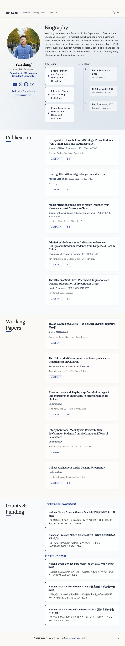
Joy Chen (71, 221)
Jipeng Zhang (55, 371)
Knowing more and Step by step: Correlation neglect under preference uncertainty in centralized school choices (79, 396)
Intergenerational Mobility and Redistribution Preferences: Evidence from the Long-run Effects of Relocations (78, 433)
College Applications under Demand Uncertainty (77, 467)
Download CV (23, 96)
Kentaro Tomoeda (66, 477)
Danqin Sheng (64, 337)
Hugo (85, 638)
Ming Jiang (53, 409)
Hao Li (62, 409)
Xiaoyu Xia (80, 477)
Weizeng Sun (79, 153)
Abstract (56, 159)
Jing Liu (70, 259)
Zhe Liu (52, 153)
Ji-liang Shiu (80, 259)
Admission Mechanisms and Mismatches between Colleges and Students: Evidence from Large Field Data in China (82, 246)
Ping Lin (84, 337)
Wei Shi (60, 153)
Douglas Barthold (65, 293)
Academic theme (73, 638)
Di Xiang (84, 371)
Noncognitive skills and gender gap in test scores (77, 174)
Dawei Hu (53, 337)
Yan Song (12, 12)
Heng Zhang (67, 446)
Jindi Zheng (81, 409)
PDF (69, 415)
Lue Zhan (66, 371)
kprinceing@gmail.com (23, 91)
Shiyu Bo (62, 221)
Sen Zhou (81, 221)
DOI (68, 159)
